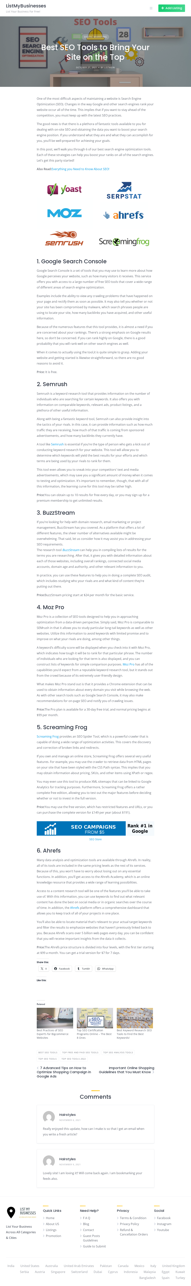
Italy (153, 1266)
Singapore (58, 1272)
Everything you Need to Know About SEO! (80, 169)
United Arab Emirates (79, 1266)
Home (50, 1218)
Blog (86, 1224)
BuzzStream (71, 550)
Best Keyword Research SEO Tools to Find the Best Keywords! (134, 1033)
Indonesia (131, 1272)
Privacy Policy (129, 1224)
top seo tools (47, 1058)
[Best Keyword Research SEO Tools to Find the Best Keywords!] (135, 1018)
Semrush (58, 444)
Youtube (163, 1230)
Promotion (53, 1236)
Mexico (139, 1266)
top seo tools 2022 (74, 1058)
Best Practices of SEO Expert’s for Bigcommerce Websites (52, 1033)
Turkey (180, 1278)
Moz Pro (128, 664)
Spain (166, 1278)
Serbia (24, 1272)
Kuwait (180, 1272)
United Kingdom (173, 1266)
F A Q (86, 1218)
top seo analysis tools (118, 1052)
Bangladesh (147, 1278)
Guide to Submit (94, 1246)
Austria (40, 1272)
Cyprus (113, 1272)
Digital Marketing (95, 36)
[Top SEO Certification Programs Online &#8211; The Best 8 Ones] (95, 1018)
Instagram (164, 1224)
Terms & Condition (133, 1218)
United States (29, 1266)
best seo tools (47, 1052)
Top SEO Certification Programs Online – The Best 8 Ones (94, 1033)
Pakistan (106, 1266)
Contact (88, 1230)
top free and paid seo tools (80, 1052)
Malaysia (150, 1272)
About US (52, 1224)
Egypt (166, 1272)
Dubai (98, 1272)
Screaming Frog (48, 736)
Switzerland (79, 1272)
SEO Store (95, 839)
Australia (51, 1266)
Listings (51, 1230)
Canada (123, 1266)
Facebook (163, 1218)
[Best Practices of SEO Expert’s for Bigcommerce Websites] (55, 1018)
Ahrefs (75, 908)
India (10, 1266)
